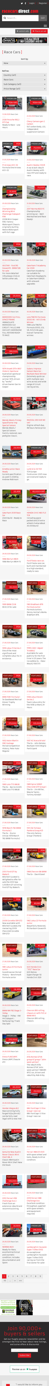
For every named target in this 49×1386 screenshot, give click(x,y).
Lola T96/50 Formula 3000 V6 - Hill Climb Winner (36, 320)
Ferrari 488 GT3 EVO (35, 1152)
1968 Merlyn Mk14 (10, 559)
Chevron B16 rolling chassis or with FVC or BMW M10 (37, 1013)
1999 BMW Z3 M (9, 604)
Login (31, 3)
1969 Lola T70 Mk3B (10, 784)
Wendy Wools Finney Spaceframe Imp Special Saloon (11, 423)
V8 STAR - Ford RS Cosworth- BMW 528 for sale (11, 268)
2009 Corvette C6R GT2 (12, 921)
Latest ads (23, 31)
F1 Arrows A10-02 (10, 165)
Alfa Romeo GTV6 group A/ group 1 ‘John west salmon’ (36, 1059)
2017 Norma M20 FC (35, 209)
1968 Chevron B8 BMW (37, 872)
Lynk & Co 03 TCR (34, 469)
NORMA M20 (8, 1247)
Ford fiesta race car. (36, 561)
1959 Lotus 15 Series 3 (11, 648)
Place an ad (40, 31)
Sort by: (24, 59)
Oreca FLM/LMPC (9, 1057)
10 (5, 1280)
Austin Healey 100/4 (36, 165)
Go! (43, 18)
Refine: (5, 71)
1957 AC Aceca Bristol (36, 741)
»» (20, 1280)
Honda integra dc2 (10, 1108)
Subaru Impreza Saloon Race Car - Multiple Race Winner (37, 371)
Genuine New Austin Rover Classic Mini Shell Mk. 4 (11, 1154)
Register (43, 3)
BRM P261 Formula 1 (11, 697)
